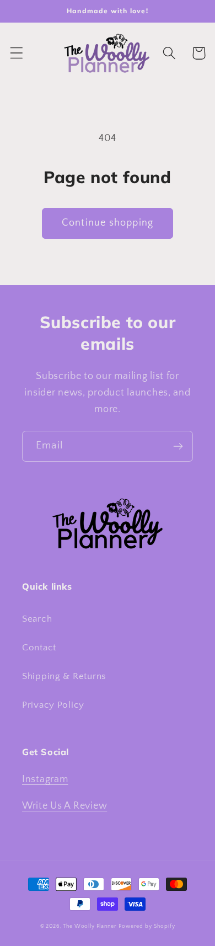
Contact (39, 648)
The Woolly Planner (89, 926)
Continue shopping (107, 222)
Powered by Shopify (147, 926)
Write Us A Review (64, 805)
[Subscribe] (177, 446)
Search (37, 619)
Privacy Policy (53, 705)
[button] (16, 53)
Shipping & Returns (64, 676)
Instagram (45, 779)
